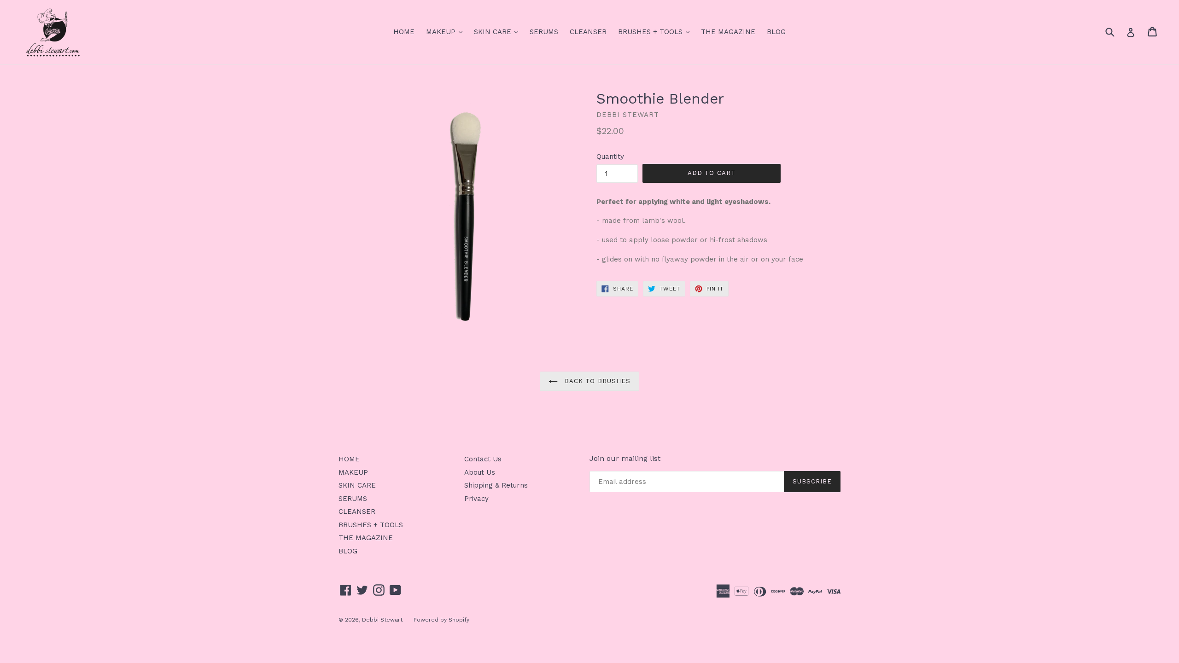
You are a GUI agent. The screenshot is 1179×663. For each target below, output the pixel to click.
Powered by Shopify (441, 619)
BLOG (776, 32)
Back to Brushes (596, 381)
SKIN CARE (498, 31)
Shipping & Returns (496, 485)
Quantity (610, 156)
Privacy (476, 498)
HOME (403, 32)
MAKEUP (446, 31)
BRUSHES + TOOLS (656, 31)
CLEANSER (588, 32)
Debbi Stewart (383, 619)
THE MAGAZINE (728, 32)
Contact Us (483, 459)
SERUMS (544, 32)
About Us (479, 472)
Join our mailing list (625, 458)
